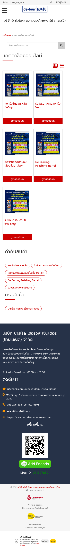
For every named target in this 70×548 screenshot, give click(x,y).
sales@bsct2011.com (18, 411)
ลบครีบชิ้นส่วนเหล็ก (18, 265)
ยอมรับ (53, 541)
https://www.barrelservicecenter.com (28, 417)
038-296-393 (14, 405)
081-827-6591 (31, 405)
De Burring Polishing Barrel (23, 280)
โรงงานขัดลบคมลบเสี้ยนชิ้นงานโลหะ (26, 273)
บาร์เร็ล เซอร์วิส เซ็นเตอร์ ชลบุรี (23, 309)
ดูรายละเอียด (17, 121)
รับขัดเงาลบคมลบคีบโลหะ (46, 265)
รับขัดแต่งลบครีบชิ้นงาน (20, 287)
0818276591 (41, 472)
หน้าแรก (7, 35)
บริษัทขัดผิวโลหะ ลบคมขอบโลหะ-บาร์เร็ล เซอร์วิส (39, 487)
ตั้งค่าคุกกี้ (45, 541)
